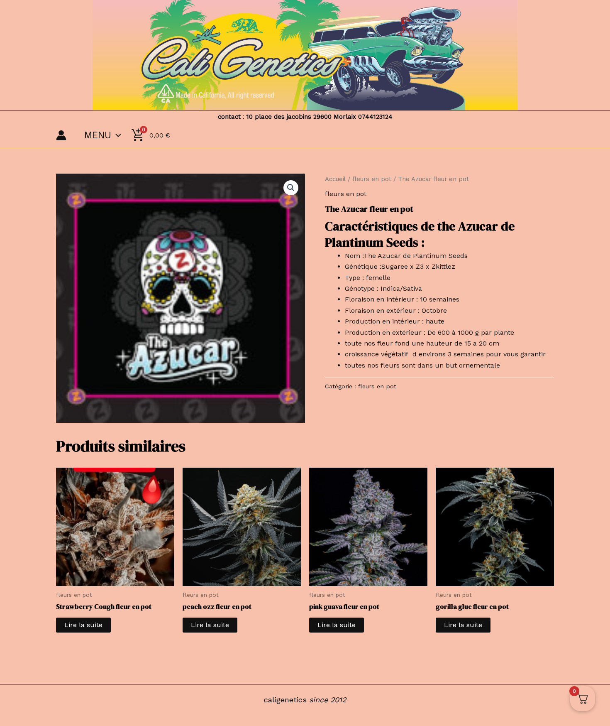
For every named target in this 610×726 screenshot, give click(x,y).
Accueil (335, 179)
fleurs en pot (371, 179)
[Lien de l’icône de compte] (61, 135)
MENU (97, 135)
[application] (116, 135)
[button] (290, 187)
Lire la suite (83, 625)
